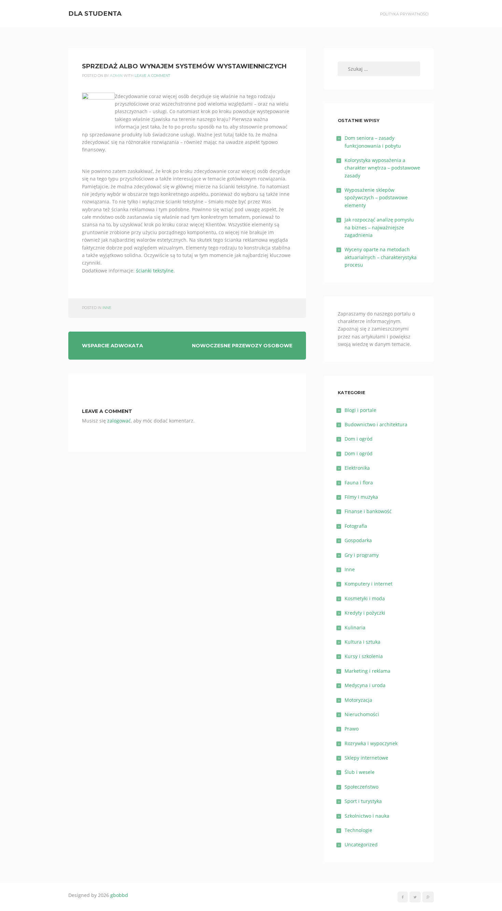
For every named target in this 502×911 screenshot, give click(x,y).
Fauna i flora (359, 482)
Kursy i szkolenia (364, 656)
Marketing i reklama (367, 671)
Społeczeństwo (361, 786)
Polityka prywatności (404, 14)
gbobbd (119, 895)
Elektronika (357, 468)
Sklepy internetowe (366, 757)
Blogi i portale (360, 410)
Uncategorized (361, 844)
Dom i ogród (359, 439)
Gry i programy (362, 555)
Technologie (358, 830)
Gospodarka (358, 540)
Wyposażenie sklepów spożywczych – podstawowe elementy (376, 198)
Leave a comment (152, 75)
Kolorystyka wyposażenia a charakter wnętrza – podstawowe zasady (382, 168)
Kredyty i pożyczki (365, 612)
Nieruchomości (362, 714)
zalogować (119, 420)
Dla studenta (95, 13)
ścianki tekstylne (154, 270)
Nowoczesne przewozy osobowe (242, 346)
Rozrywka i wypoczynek (371, 743)
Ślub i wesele (360, 772)
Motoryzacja (358, 700)
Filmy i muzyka (361, 497)
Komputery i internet (368, 583)
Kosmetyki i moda (365, 598)
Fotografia (356, 526)
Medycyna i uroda (365, 685)
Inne (106, 308)
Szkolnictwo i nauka (367, 816)
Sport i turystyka (363, 801)
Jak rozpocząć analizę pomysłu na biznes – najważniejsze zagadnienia (379, 227)
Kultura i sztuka (362, 642)
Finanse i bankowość (368, 511)
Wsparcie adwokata (112, 346)
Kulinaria (355, 627)
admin (116, 75)
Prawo (352, 728)
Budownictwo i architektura (376, 424)
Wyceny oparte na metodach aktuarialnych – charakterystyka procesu (381, 257)
